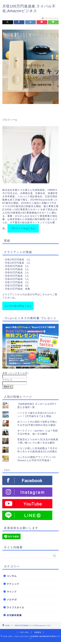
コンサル (12, 576)
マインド (12, 591)
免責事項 (37, 632)
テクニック (13, 583)
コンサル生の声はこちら (18, 305)
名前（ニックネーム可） (16, 373)
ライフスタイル (15, 607)
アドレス (7, 379)
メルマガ (12, 599)
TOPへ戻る (24, 632)
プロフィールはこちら (23, 228)
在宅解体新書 (14, 615)
